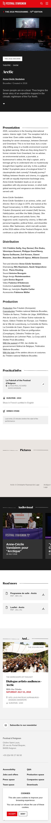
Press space (9, 779)
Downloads (32, 784)
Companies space (35, 779)
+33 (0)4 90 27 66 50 (12, 755)
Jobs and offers (10, 774)
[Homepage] (14, 3)
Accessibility (9, 769)
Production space (35, 774)
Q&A (29, 769)
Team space (8, 784)
